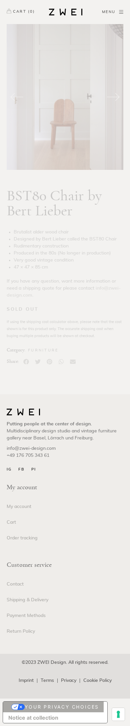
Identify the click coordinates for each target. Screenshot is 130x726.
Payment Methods (26, 615)
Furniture (43, 350)
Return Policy (21, 631)
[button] (26, 361)
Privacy (68, 681)
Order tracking (22, 538)
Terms (47, 681)
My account (19, 506)
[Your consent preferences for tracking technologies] (118, 714)
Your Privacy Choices (62, 707)
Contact (15, 584)
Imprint (26, 681)
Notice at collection (33, 717)
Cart (11, 522)
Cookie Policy (97, 681)
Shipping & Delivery (27, 600)
